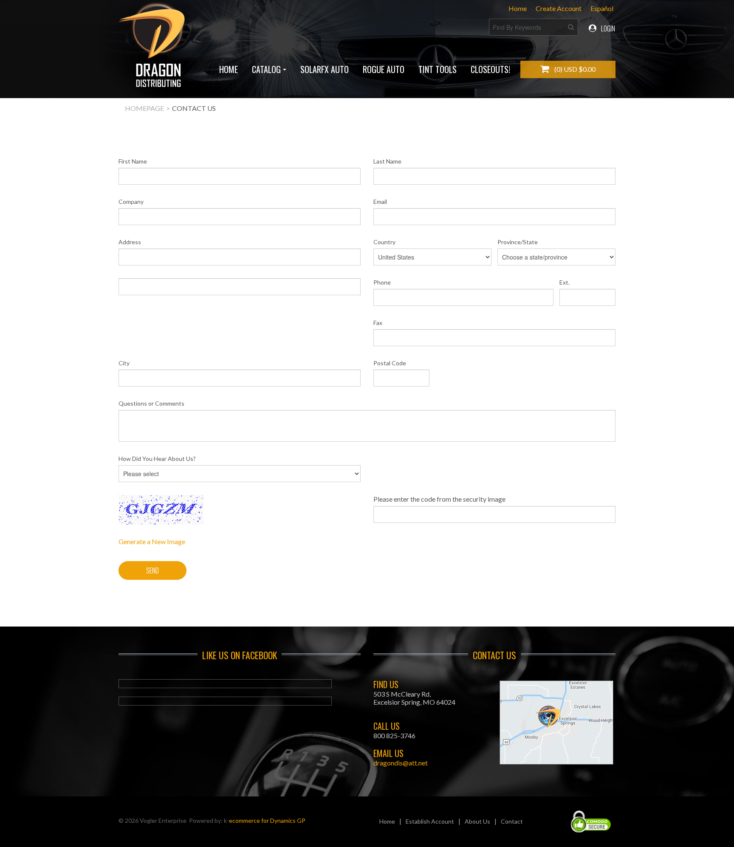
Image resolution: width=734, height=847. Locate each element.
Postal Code (389, 363)
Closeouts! (490, 69)
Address (130, 242)
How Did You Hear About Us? (157, 458)
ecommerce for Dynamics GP (267, 820)
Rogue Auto (383, 69)
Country (384, 242)
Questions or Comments (151, 403)
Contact (512, 821)
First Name (133, 161)
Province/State (517, 242)
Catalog (266, 69)
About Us (477, 821)
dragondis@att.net (400, 763)
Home (517, 8)
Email (380, 201)
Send (152, 570)
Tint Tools (437, 69)
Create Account (559, 8)
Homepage (144, 108)
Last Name (387, 161)
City (124, 363)
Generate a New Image (152, 541)
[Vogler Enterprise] (153, 49)
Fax (377, 322)
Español (601, 8)
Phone (382, 282)
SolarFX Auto (324, 69)
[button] (568, 69)
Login (607, 28)
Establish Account (430, 821)
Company (131, 201)
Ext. (564, 282)
